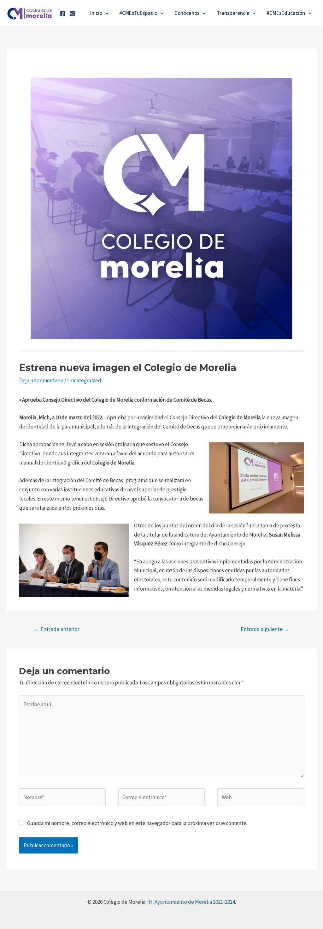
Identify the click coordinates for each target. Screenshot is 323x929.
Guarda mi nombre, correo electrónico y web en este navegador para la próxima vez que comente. (137, 823)
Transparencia (233, 13)
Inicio (96, 13)
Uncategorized (84, 380)
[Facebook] (63, 13)
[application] (105, 13)
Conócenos (186, 13)
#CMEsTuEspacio (138, 13)
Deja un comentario (41, 380)
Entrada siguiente (265, 629)
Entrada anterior (56, 629)
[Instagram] (72, 13)
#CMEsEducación (286, 13)
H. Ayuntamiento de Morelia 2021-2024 (192, 901)
